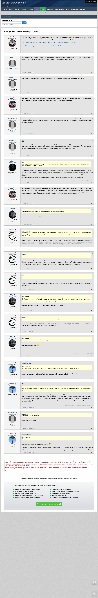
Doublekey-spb (11, 118)
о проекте (4, 6)
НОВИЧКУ (30, 9)
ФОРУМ (43, 9)
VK (88, 6)
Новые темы (50, 9)
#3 (91, 93)
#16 (91, 378)
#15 (91, 356)
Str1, (23, 141)
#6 (91, 155)
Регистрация (88, 1)
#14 (91, 331)
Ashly (11, 208)
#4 (91, 113)
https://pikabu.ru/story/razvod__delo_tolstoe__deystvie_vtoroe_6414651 (42, 46)
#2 (91, 72)
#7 (91, 183)
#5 (91, 133)
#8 (91, 203)
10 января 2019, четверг (27, 52)
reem (11, 57)
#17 (91, 407)
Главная (3, 12)
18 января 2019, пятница (27, 378)
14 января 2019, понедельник (29, 331)
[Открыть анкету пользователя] (12, 46)
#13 (91, 310)
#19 (91, 452)
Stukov (11, 161)
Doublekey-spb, (26, 363)
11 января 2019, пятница (27, 246)
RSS (94, 6)
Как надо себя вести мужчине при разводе (38, 12)
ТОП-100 (37, 9)
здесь (27, 465)
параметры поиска (7, 24)
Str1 (11, 36)
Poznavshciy (12, 229)
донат (80, 6)
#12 (91, 289)
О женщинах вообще (19, 12)
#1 (91, 52)
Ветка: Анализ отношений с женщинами (75, 9)
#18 (91, 428)
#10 (91, 246)
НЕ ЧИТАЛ (23, 9)
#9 (91, 224)
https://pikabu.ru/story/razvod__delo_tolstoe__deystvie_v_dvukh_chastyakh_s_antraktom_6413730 (49, 42)
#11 (91, 268)
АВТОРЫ (17, 9)
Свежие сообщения (59, 9)
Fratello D (11, 362)
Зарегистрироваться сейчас (48, 504)
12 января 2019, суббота (27, 310)
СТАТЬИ (11, 9)
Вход (94, 1)
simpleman (11, 140)
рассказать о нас (10, 6)
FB (84, 6)
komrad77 (11, 77)
